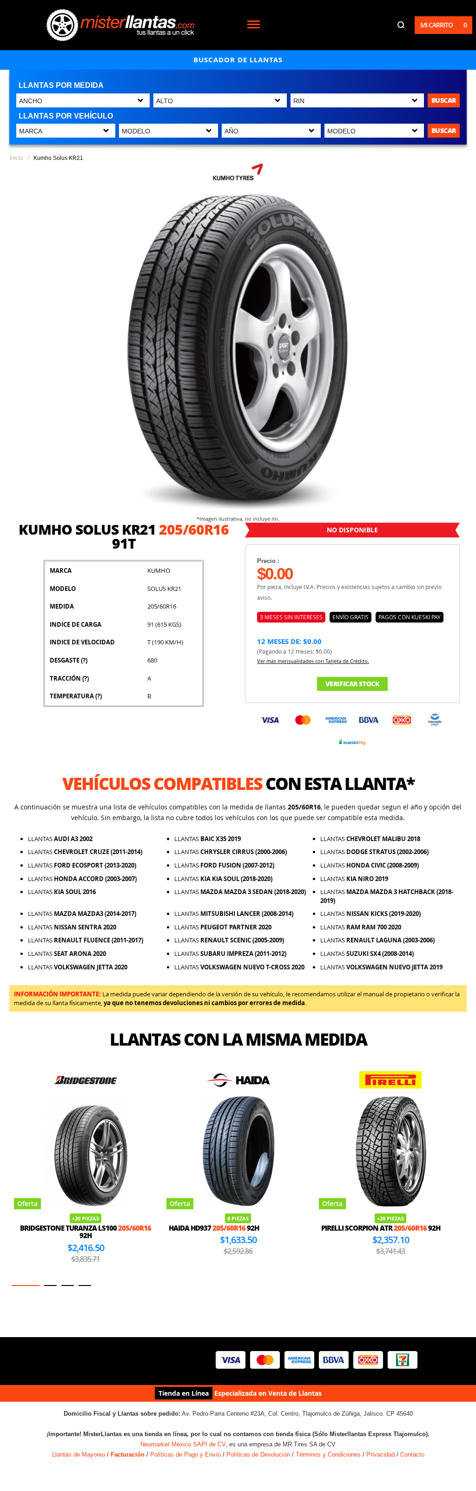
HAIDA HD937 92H (190, 1228)
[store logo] (120, 25)
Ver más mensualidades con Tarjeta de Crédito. (313, 660)
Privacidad (380, 1454)
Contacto (412, 1454)
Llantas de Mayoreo (78, 1454)
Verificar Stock (352, 683)
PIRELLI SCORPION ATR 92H (357, 1228)
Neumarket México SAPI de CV (182, 1444)
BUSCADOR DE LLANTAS (238, 60)
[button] (25, 1285)
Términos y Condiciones (328, 1454)
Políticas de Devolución (258, 1454)
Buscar (443, 100)
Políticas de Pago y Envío (185, 1454)
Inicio (16, 158)
